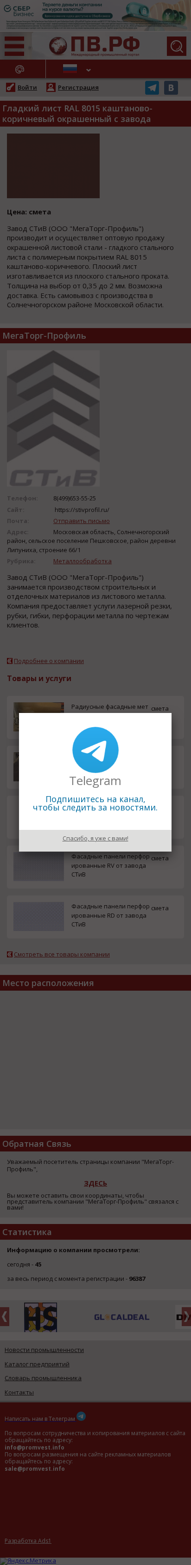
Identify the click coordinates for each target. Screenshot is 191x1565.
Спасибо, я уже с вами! (95, 838)
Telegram (95, 780)
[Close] (171, 713)
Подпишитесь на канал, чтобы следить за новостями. (95, 803)
